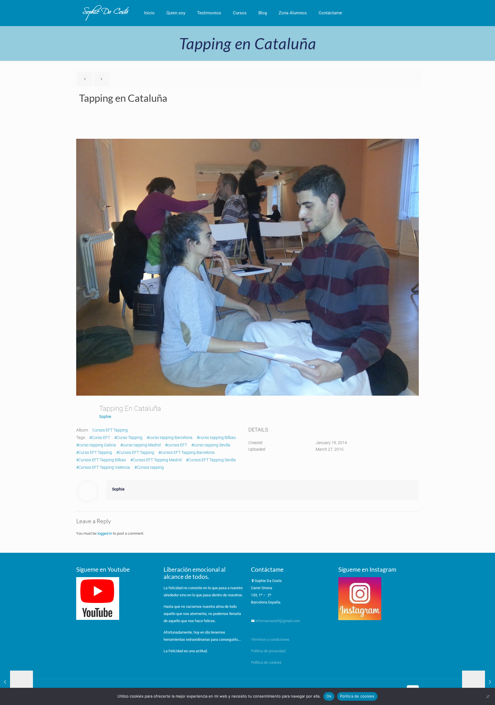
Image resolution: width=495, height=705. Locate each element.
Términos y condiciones (270, 639)
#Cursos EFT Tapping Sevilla (211, 460)
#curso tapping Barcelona (169, 437)
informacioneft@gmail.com (277, 621)
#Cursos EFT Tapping (135, 452)
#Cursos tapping (149, 467)
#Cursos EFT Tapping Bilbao (101, 460)
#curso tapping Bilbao (216, 437)
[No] (488, 696)
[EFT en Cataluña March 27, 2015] (478, 682)
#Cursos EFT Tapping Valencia (103, 467)
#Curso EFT (99, 437)
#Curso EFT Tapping (94, 452)
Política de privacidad (268, 651)
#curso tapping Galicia (96, 445)
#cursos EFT (176, 445)
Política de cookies (266, 662)
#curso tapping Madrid (140, 445)
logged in (104, 533)
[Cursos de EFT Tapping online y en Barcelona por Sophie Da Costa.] (106, 13)
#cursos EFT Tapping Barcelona (186, 452)
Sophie (105, 416)
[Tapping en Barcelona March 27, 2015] (16, 682)
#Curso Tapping (128, 437)
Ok (328, 696)
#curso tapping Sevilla (210, 445)
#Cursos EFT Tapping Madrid (156, 460)
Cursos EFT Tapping (110, 430)
